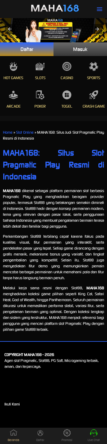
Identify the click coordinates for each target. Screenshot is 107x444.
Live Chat (94, 440)
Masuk (80, 49)
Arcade (14, 106)
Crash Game (94, 106)
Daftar (27, 49)
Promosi (67, 440)
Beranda (13, 440)
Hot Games (13, 77)
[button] (10, 29)
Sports (93, 77)
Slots (40, 77)
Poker (40, 106)
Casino (67, 77)
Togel (67, 106)
